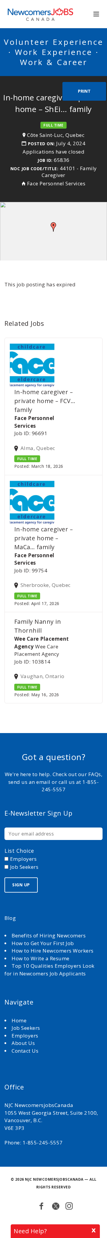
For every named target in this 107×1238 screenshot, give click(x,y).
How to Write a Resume (41, 958)
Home (20, 1020)
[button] (53, 227)
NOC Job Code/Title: (34, 168)
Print (84, 91)
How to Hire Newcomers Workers (53, 950)
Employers (25, 1035)
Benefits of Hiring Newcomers (49, 935)
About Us (24, 1043)
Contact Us (25, 1050)
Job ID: (45, 160)
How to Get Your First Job (43, 943)
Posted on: (42, 143)
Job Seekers (26, 1027)
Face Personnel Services (56, 183)
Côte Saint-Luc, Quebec (55, 135)
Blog (10, 918)
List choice (19, 850)
